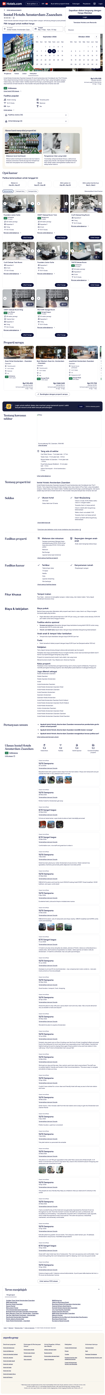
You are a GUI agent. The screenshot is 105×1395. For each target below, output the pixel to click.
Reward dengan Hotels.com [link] (93, 1357)
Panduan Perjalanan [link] (91, 1354)
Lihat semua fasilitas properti (47, 558)
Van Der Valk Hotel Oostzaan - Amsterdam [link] (20, 1315)
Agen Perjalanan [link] (49, 1359)
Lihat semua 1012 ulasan (49, 1281)
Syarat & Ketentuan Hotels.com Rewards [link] (71, 1363)
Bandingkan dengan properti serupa (54, 394)
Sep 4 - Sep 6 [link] (90, 185)
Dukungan (76, 4)
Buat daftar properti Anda (60, 4)
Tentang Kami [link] (89, 1347)
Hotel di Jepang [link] (8, 1357)
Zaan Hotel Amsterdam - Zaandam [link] (18, 1321)
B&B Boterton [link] (57, 1300)
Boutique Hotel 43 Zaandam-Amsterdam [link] (66, 1304)
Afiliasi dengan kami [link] (50, 1349)
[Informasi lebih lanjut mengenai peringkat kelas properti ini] (13, 18)
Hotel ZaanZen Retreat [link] (60, 1311)
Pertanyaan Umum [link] (29, 1353)
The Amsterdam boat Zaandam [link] (17, 1310)
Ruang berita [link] (48, 1353)
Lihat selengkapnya (44, 476)
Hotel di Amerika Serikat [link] (10, 1354)
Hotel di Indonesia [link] (8, 1347)
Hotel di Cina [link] (7, 1370)
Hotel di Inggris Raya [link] (9, 1374)
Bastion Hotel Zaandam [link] (14, 1304)
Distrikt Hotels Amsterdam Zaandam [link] (64, 1308)
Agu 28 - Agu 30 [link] (65, 185)
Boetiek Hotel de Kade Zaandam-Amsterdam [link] (21, 1311)
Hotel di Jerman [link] (8, 1364)
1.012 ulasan (9, 756)
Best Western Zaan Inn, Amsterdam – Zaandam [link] (22, 1313)
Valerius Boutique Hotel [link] (60, 1302)
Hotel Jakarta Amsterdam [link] (15, 1319)
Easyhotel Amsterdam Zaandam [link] (17, 1317)
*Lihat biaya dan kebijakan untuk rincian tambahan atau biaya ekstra (58, 529)
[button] (45, 47)
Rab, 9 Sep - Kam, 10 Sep (47, 30)
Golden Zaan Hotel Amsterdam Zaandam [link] (20, 1300)
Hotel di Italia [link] (7, 1367)
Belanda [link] (11, 1328)
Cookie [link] (67, 1354)
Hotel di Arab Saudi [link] (9, 1361)
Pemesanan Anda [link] (29, 1349)
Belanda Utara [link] (19, 1328)
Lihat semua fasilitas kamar (46, 584)
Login (101, 4)
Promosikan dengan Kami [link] (51, 1356)
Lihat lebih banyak (43, 523)
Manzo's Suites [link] (57, 1315)
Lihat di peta (42, 445)
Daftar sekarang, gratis (93, 406)
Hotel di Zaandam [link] (30, 1328)
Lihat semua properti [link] (14, 10)
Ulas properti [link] (28, 1359)
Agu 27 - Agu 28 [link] (39, 185)
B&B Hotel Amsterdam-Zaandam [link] (63, 1313)
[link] (85, 30)
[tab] (11, 1295)
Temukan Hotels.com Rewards (84, 22)
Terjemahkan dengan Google (48, 768)
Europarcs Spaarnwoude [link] (60, 1321)
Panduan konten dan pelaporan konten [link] (71, 1358)
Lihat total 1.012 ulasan (11, 91)
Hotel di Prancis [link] (8, 1377)
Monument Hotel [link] (12, 1308)
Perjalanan (86, 4)
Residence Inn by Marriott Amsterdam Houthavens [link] (70, 1317)
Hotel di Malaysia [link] (8, 1351)
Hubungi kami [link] (28, 1356)
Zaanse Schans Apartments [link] (61, 1306)
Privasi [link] (66, 1351)
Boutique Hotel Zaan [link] (59, 1319)
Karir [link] (86, 1351)
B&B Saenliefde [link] (11, 1302)
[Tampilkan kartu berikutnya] (101, 368)
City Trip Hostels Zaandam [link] (61, 1310)
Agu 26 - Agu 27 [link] (14, 185)
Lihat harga (27, 237)
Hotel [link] (5, 1328)
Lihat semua (8, 110)
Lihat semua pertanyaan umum (48, 737)
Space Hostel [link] (10, 1306)
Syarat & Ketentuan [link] (71, 1347)
